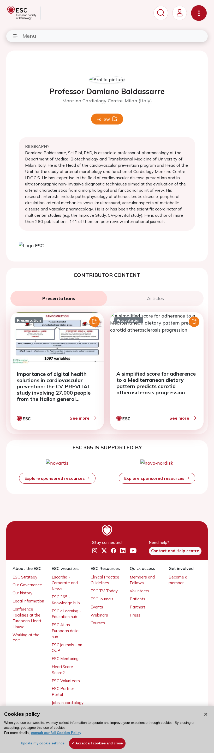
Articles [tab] (155, 298)
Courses (98, 622)
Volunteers (139, 590)
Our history (22, 592)
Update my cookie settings (42, 743)
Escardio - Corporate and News (65, 583)
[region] (107, 729)
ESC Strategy (25, 577)
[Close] (205, 714)
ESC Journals (102, 598)
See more (80, 418)
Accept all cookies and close (99, 743)
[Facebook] (113, 551)
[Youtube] (133, 551)
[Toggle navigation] (199, 13)
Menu (29, 36)
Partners (138, 607)
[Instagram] (94, 551)
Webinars (99, 615)
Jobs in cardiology (68, 702)
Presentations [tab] (58, 298)
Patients (137, 598)
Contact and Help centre (175, 550)
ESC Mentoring (65, 658)
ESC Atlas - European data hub (65, 630)
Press (135, 615)
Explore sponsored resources (55, 478)
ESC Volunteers (66, 680)
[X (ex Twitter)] (104, 551)
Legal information (28, 601)
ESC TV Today (104, 590)
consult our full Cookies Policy (56, 733)
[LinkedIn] (123, 551)
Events (97, 607)
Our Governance (27, 584)
